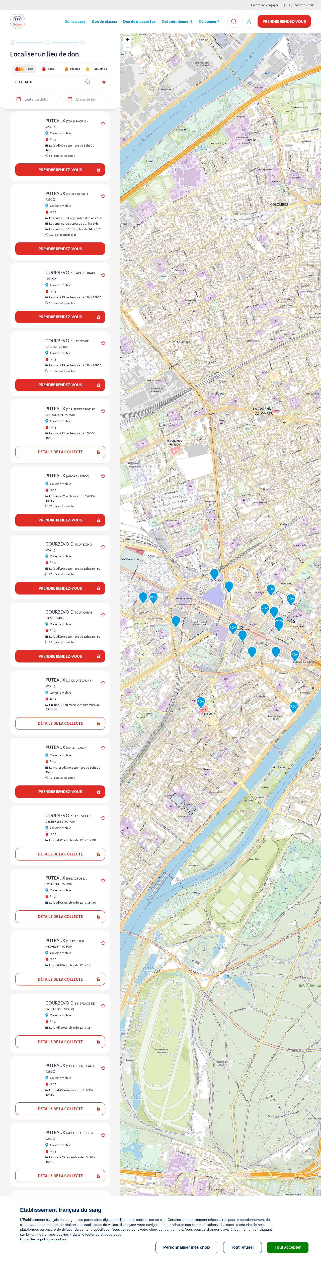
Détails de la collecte (60, 452)
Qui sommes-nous (301, 5)
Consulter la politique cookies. (43, 1239)
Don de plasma (104, 21)
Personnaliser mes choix (186, 1247)
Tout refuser (242, 1247)
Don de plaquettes (139, 21)
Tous (29, 69)
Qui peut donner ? (177, 21)
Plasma (75, 69)
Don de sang (75, 21)
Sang (51, 69)
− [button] (127, 47)
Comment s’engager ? (265, 5)
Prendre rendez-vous (284, 21)
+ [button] (127, 39)
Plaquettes (99, 69)
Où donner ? (209, 21)
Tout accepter (288, 1247)
